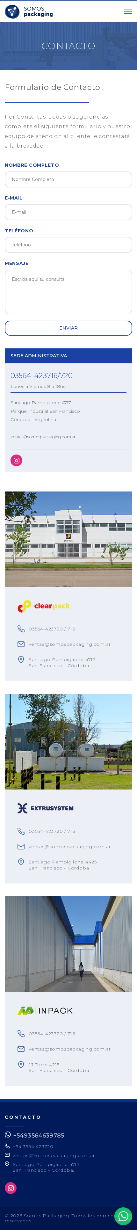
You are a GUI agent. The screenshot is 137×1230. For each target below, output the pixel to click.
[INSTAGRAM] (16, 460)
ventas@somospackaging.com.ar (43, 436)
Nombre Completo (32, 165)
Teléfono (19, 231)
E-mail (14, 198)
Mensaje (17, 263)
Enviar (68, 328)
